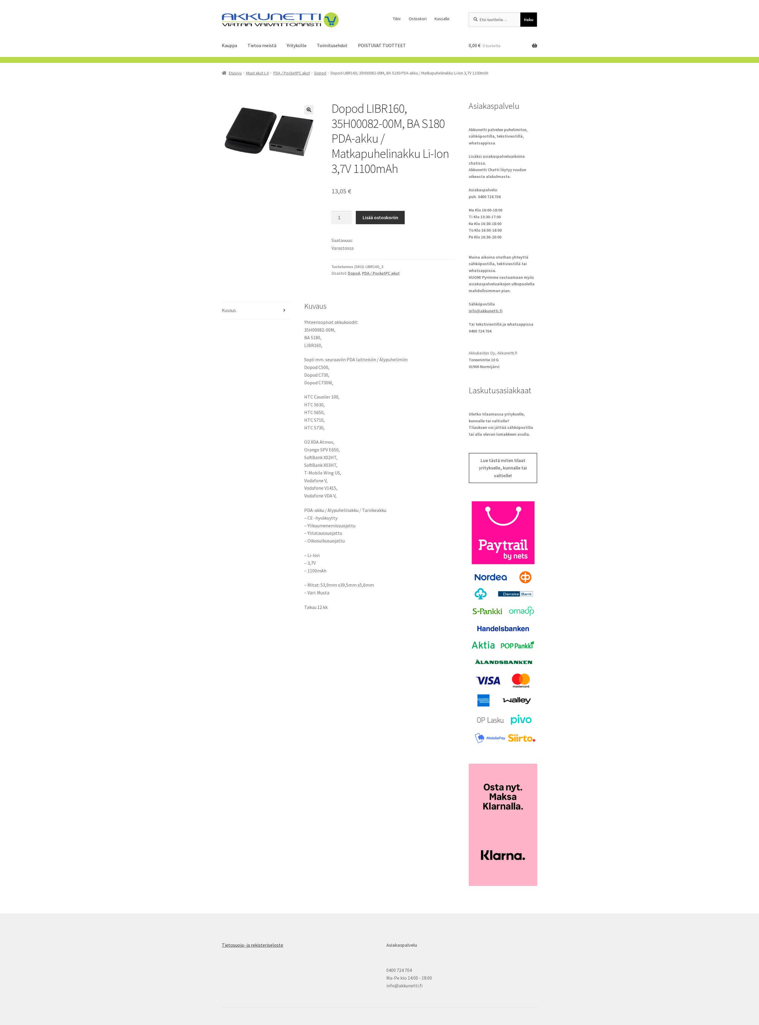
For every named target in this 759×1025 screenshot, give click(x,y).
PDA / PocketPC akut (291, 73)
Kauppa (229, 45)
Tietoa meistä (262, 45)
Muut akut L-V (257, 73)
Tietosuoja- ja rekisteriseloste (252, 945)
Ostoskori (418, 18)
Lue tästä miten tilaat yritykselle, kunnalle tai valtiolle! (503, 468)
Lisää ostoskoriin (380, 217)
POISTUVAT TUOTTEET (382, 45)
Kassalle (442, 18)
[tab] (256, 310)
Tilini (397, 18)
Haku (528, 19)
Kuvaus (229, 310)
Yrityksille (297, 45)
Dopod (320, 73)
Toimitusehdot (332, 45)
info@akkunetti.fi (486, 310)
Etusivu (235, 73)
